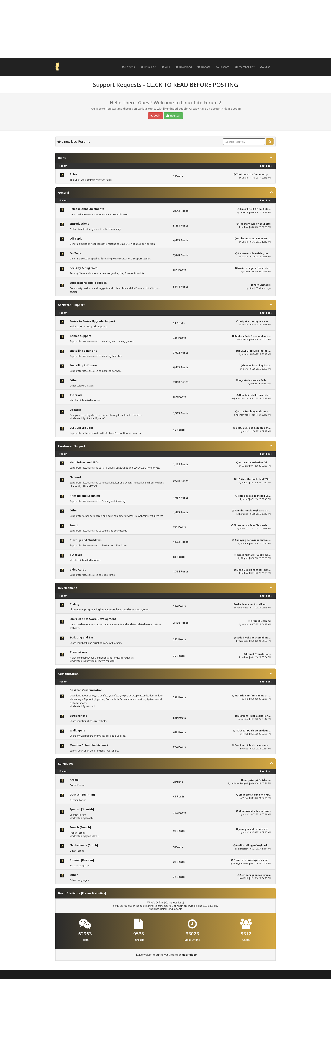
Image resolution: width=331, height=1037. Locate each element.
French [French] (80, 827)
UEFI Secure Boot (81, 428)
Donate (205, 67)
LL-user (245, 466)
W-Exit (245, 798)
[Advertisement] (165, 29)
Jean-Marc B (92, 836)
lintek (245, 734)
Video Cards (78, 569)
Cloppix (244, 558)
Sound (74, 525)
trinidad (110, 661)
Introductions (79, 223)
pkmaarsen (243, 848)
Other (74, 380)
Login (157, 115)
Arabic (74, 780)
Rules (62, 158)
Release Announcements (87, 209)
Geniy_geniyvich (240, 863)
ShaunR (244, 543)
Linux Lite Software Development (93, 619)
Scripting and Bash (82, 637)
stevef (245, 369)
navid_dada (242, 607)
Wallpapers (77, 730)
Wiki (167, 67)
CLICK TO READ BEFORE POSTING (192, 85)
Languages (65, 763)
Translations (78, 652)
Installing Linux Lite (83, 350)
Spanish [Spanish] (82, 809)
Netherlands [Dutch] (84, 845)
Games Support (80, 336)
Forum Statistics (93, 893)
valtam (245, 177)
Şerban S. (243, 212)
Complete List (174, 902)
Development (67, 588)
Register (174, 115)
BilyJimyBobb (243, 414)
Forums (130, 67)
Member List (246, 67)
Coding (74, 604)
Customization (68, 674)
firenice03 (91, 418)
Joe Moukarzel (241, 398)
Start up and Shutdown (86, 540)
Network (76, 477)
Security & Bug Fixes (83, 268)
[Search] (270, 141)
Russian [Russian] (82, 860)
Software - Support (71, 305)
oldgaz (245, 482)
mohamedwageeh (239, 783)
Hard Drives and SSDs (84, 462)
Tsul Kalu (244, 339)
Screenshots (78, 715)
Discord (224, 67)
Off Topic (76, 238)
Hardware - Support (71, 446)
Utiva (251, 288)
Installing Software (83, 365)
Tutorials (76, 395)
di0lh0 (245, 878)
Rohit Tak (243, 514)
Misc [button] (267, 67)
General (63, 192)
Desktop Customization (86, 690)
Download (185, 67)
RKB (246, 699)
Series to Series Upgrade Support (92, 321)
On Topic (76, 253)
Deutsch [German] (82, 794)
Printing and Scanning (85, 495)
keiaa (245, 748)
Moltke (90, 818)
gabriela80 (189, 954)
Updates (75, 410)
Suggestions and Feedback (88, 283)
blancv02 (244, 528)
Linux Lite (149, 67)
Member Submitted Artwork (89, 745)
